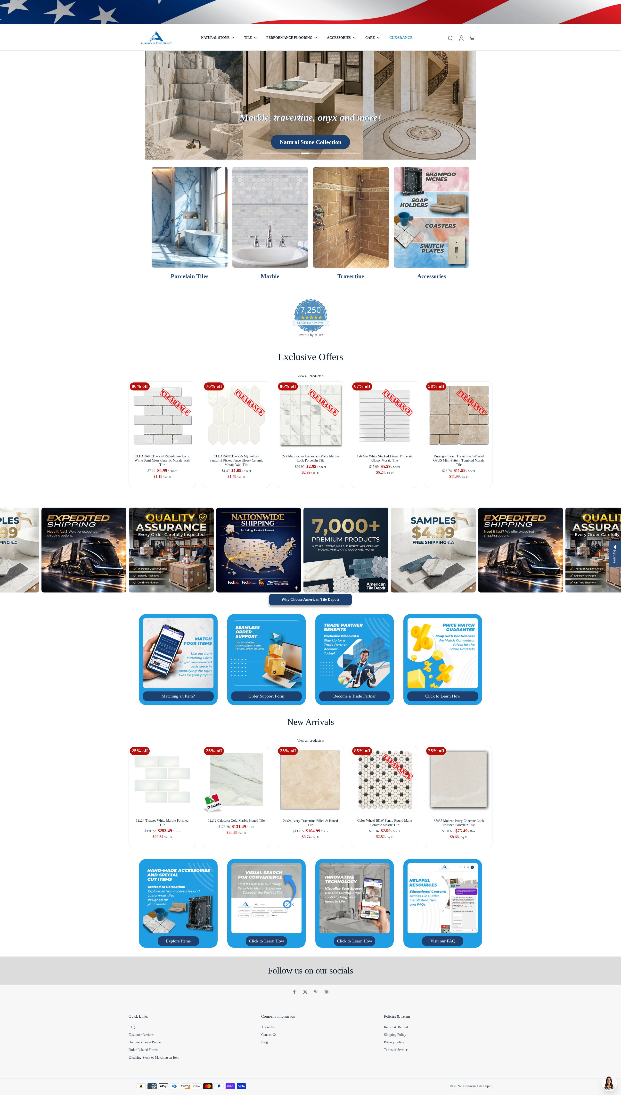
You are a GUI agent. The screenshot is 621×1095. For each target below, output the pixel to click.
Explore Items (178, 941)
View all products (309, 376)
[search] (450, 38)
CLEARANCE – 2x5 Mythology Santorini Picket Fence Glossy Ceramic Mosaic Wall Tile (236, 460)
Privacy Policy (394, 1042)
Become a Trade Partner (354, 696)
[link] (323, 376)
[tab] (269, 154)
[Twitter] (305, 991)
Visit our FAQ (442, 941)
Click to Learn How (442, 696)
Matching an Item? (178, 696)
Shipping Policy (395, 1035)
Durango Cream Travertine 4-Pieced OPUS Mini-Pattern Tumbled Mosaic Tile (458, 460)
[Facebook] (294, 991)
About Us (267, 1027)
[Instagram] (326, 991)
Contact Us (268, 1035)
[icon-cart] (471, 38)
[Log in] (461, 38)
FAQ (132, 1027)
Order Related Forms (143, 1050)
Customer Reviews (141, 1035)
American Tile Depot (476, 1086)
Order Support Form (266, 696)
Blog (264, 1042)
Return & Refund (396, 1027)
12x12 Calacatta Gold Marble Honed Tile (236, 820)
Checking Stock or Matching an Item (154, 1057)
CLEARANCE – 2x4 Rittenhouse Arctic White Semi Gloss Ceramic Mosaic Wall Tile (162, 460)
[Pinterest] (315, 991)
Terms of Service (396, 1050)
